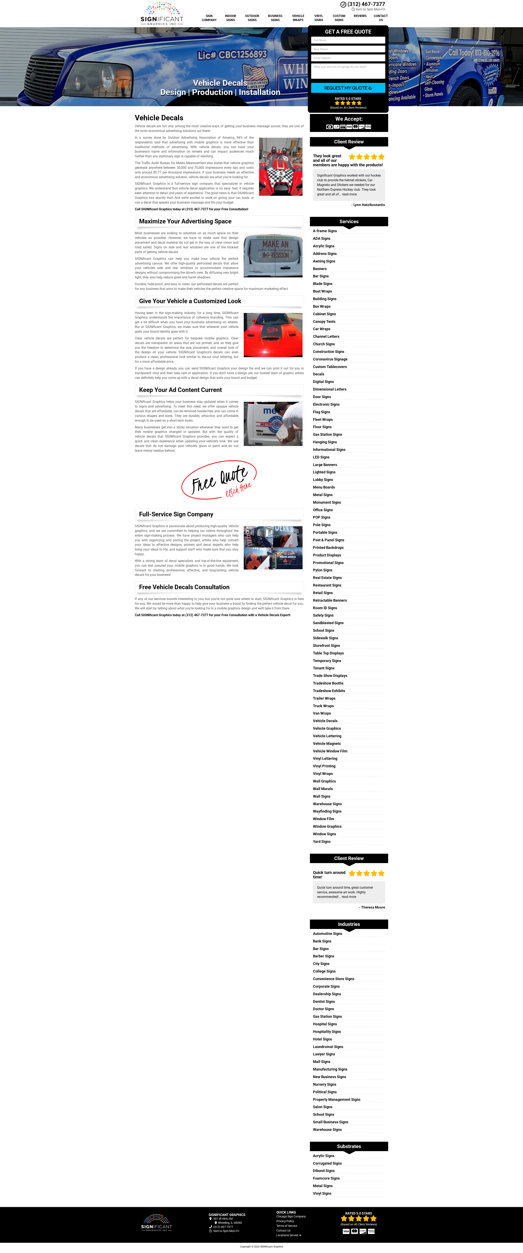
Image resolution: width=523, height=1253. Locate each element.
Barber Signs (323, 956)
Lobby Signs (323, 479)
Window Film (323, 819)
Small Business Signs (330, 1122)
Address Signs (325, 253)
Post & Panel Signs (328, 540)
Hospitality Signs (327, 1031)
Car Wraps (321, 329)
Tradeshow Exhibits (329, 691)
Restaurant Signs (327, 585)
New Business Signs (329, 1077)
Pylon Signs (322, 570)
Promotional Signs (328, 563)
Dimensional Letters (329, 389)
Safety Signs (323, 615)
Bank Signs (322, 941)
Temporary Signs (327, 661)
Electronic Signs (326, 404)
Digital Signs (323, 381)
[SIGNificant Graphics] (164, 1223)
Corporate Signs (326, 986)
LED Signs (321, 457)
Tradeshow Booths (328, 683)
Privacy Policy (285, 1221)
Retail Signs (323, 593)
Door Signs (322, 397)
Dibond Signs (324, 1171)
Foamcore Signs (326, 1178)
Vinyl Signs (318, 18)
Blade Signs (322, 283)
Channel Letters (326, 336)
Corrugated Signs (327, 1163)
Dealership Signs (327, 994)
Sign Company (209, 18)
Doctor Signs (323, 1009)
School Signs (323, 630)
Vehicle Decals (325, 721)
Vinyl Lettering (325, 758)
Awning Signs (324, 261)
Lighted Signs (324, 472)
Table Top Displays (328, 653)
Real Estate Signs (327, 577)
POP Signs (321, 517)
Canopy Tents (324, 321)
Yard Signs (322, 841)
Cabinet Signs (324, 314)
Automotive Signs (327, 933)
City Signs (321, 963)
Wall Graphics (324, 781)
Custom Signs (339, 18)
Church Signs (324, 344)
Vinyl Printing (324, 766)
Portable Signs (325, 532)
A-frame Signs (325, 231)
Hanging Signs (325, 442)
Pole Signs (322, 525)
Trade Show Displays (330, 675)
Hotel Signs (322, 1039)
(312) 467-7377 (365, 4)
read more (349, 194)
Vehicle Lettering (327, 736)
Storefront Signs (326, 645)
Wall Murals (323, 789)
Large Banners (325, 465)
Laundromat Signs (328, 1047)
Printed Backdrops (328, 547)
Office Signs (323, 510)
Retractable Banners (330, 600)
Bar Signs (321, 276)
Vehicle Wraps (298, 18)
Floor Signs (322, 427)
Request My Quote (346, 88)
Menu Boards (324, 487)
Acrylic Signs (323, 246)
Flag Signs (321, 412)
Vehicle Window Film (330, 751)
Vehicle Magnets (327, 743)
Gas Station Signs (327, 434)
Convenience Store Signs (333, 979)
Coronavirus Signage (330, 359)
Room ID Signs (325, 608)
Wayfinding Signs (327, 811)
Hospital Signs (325, 1024)
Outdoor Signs (252, 18)
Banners (320, 269)
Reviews (360, 16)
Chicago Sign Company (291, 1216)
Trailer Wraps (324, 698)
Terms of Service (286, 1225)
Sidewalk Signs (325, 638)
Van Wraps (322, 713)
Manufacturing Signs (330, 1069)
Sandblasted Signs (328, 623)
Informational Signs (329, 449)
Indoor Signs (230, 18)
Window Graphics (327, 826)
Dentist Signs (324, 1001)
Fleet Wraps (323, 419)
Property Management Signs (336, 1099)
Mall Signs (321, 1061)
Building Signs (324, 299)
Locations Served (287, 1235)
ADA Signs (321, 238)
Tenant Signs (323, 668)
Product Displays (327, 555)
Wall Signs (321, 796)
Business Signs (275, 18)
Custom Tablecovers (330, 367)
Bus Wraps (322, 306)
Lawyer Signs (324, 1054)
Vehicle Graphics (327, 728)
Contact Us (381, 18)
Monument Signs (327, 502)
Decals (318, 374)
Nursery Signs (324, 1084)
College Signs (324, 971)
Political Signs (325, 1092)
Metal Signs (323, 495)
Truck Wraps (323, 706)
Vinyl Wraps (323, 773)
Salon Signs (322, 1107)
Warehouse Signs (327, 804)
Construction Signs (328, 351)
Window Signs (324, 834)
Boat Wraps (322, 291)
